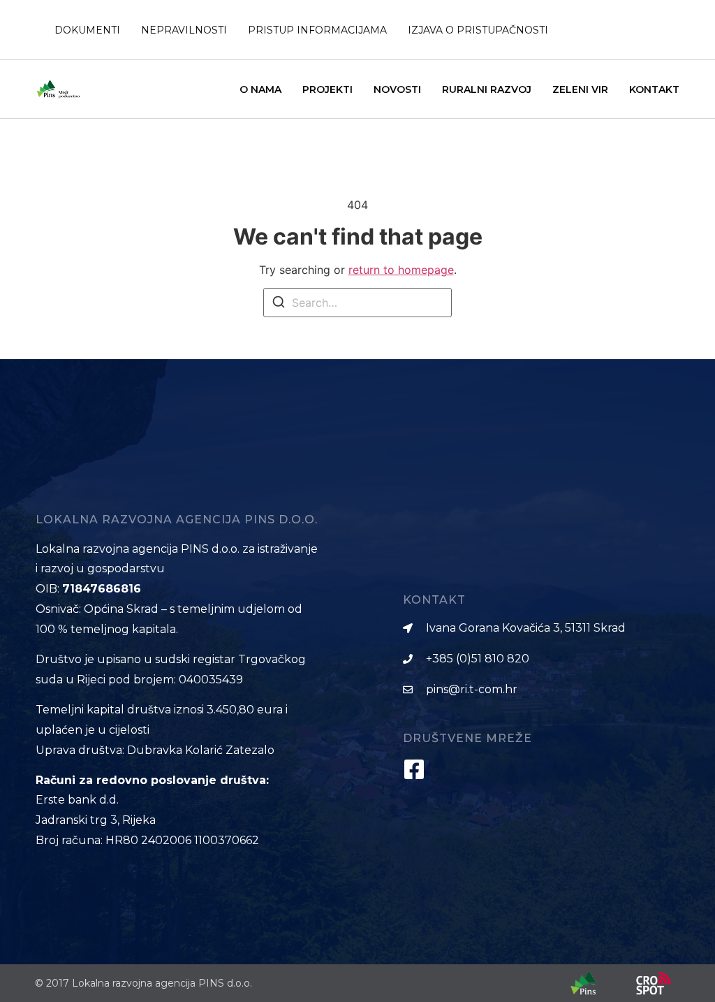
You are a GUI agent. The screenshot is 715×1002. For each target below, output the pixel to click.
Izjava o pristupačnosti (478, 30)
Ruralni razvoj (486, 89)
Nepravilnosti (184, 30)
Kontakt (654, 89)
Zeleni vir (580, 89)
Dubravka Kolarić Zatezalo (200, 750)
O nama (260, 89)
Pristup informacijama (317, 30)
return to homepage (401, 270)
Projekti (327, 89)
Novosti (397, 89)
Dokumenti (87, 30)
